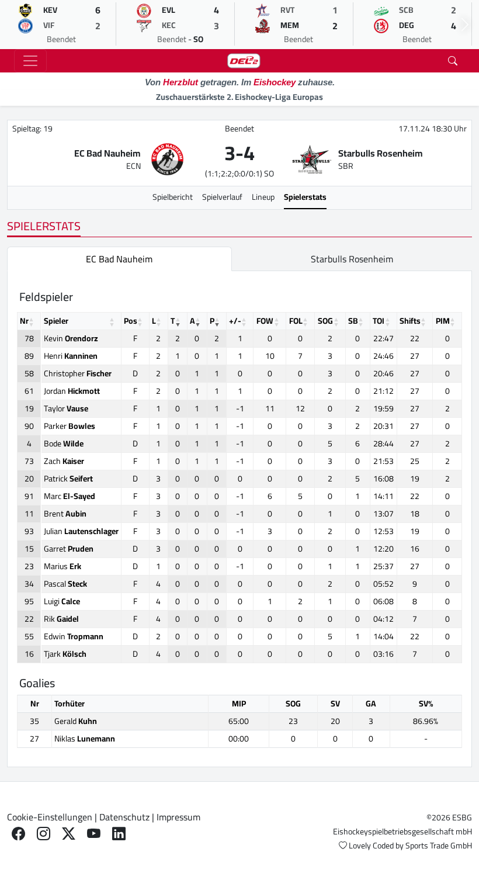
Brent (65, 513)
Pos (130, 320)
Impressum (178, 817)
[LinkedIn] (118, 833)
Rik (61, 618)
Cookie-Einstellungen (49, 817)
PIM (443, 320)
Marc (69, 496)
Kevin (71, 338)
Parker (69, 426)
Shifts (410, 320)
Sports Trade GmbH (438, 845)
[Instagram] (43, 833)
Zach (64, 461)
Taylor (66, 408)
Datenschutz (124, 817)
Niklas (84, 738)
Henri (71, 355)
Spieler (56, 320)
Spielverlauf (222, 197)
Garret (68, 548)
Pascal (65, 583)
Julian (81, 531)
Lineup (263, 197)
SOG (325, 320)
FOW (264, 320)
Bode (64, 443)
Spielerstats (305, 197)
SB (353, 320)
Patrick (68, 478)
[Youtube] (93, 833)
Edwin (73, 636)
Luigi (62, 601)
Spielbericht (172, 197)
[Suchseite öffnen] (452, 61)
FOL (296, 320)
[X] (68, 833)
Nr (24, 320)
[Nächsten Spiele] (465, 24)
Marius (62, 566)
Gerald (75, 721)
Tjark (65, 653)
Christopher (78, 373)
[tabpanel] (239, 519)
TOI (378, 320)
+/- (235, 320)
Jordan (72, 391)
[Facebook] (18, 833)
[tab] (119, 259)
